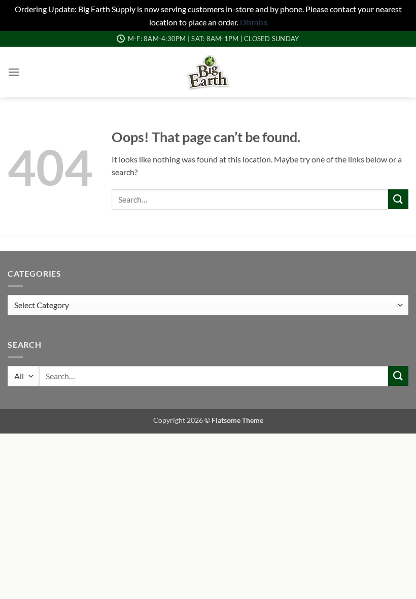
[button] (14, 71)
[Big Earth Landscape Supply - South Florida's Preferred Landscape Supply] (208, 72)
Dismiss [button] (253, 22)
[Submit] (398, 199)
